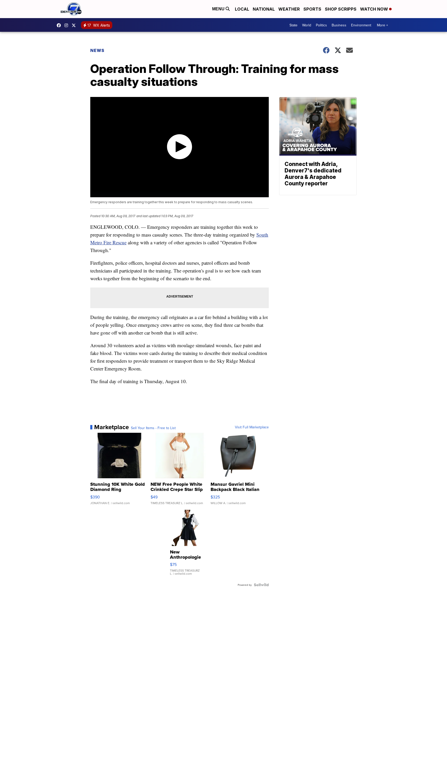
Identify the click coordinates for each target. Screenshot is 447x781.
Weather (289, 9)
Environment (361, 25)
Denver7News (60, 25)
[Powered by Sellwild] (261, 585)
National (264, 9)
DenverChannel (75, 25)
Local (242, 9)
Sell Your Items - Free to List (153, 428)
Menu (219, 9)
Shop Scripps (340, 9)
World (306, 25)
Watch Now (374, 9)
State (293, 25)
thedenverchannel (67, 25)
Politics (321, 25)
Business (339, 25)
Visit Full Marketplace (252, 427)
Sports (312, 9)
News (97, 50)
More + (382, 25)
